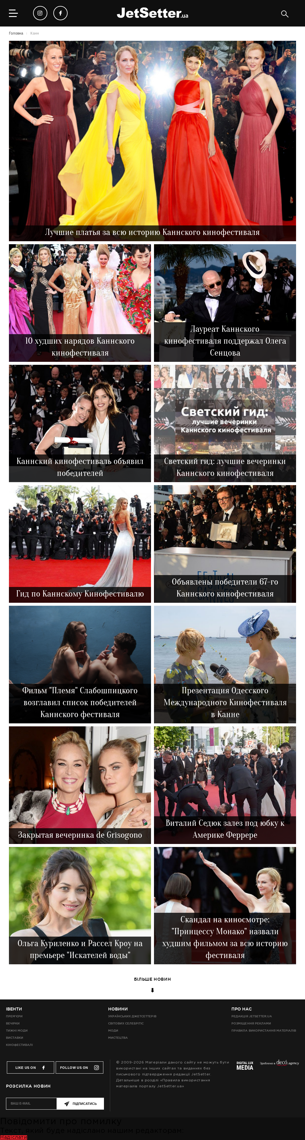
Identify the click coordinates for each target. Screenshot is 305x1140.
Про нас (241, 1009)
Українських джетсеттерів (132, 1016)
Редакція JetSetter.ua (251, 1016)
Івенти (14, 1009)
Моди (113, 1030)
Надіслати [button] (13, 1137)
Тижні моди (17, 1030)
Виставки (14, 1037)
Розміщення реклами (251, 1023)
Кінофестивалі (19, 1044)
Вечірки (13, 1023)
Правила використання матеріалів (263, 1030)
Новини (118, 1009)
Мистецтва (118, 1037)
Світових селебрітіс (126, 1023)
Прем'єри (14, 1016)
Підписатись (85, 1103)
